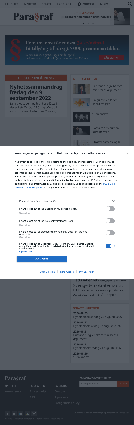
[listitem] (67, 201)
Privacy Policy (86, 271)
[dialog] (67, 212)
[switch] (110, 208)
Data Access (67, 271)
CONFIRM (41, 259)
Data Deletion (47, 271)
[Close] (127, 153)
